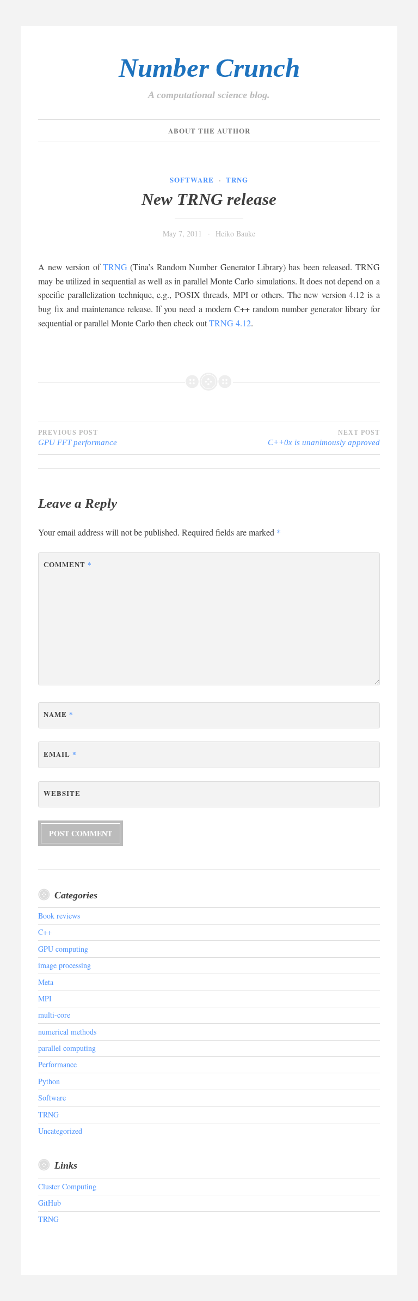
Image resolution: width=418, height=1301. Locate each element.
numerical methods (67, 1031)
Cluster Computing (67, 1186)
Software (192, 179)
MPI (45, 998)
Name (58, 714)
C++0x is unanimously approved (324, 438)
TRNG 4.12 (230, 323)
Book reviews (59, 915)
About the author (209, 130)
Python (49, 1081)
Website (62, 793)
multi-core (54, 1015)
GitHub (49, 1202)
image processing (64, 965)
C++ (45, 932)
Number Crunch (209, 68)
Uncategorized (60, 1131)
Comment (68, 564)
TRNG (237, 179)
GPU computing (63, 949)
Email (60, 754)
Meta (45, 982)
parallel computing (67, 1048)
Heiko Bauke (235, 233)
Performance (57, 1064)
